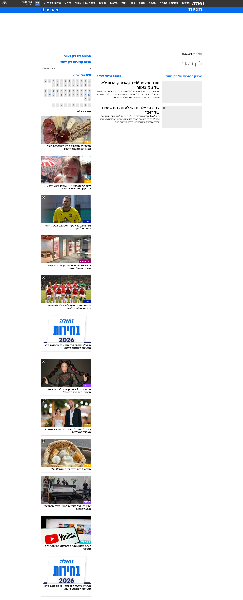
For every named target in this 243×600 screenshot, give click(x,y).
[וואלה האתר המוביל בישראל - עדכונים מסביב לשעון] (198, 3)
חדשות (186, 3)
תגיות (199, 54)
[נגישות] (4, 3)
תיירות (102, 3)
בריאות (114, 3)
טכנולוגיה (90, 3)
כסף (132, 3)
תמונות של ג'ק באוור (77, 56)
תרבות (152, 3)
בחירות (163, 3)
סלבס (142, 3)
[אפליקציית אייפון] (53, 10)
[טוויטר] (48, 10)
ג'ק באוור (187, 54)
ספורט (174, 3)
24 (89, 68)
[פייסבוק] (43, 10)
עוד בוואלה (84, 111)
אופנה (78, 3)
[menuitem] (184, 3)
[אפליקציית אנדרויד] (57, 10)
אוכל (124, 3)
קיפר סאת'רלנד (48, 68)
